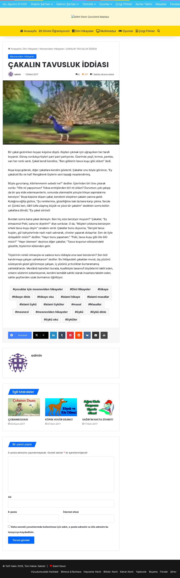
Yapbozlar (141, 571)
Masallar (161, 4)
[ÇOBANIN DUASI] (24, 407)
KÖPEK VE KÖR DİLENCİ (59, 419)
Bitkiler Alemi (111, 571)
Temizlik (87, 4)
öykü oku (52, 319)
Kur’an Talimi (144, 4)
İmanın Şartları (40, 4)
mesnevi (23, 312)
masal (77, 304)
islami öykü (29, 304)
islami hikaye (71, 296)
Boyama (153, 571)
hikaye (103, 289)
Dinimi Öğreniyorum (56, 31)
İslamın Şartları (66, 4)
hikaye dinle (22, 296)
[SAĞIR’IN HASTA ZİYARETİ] (98, 407)
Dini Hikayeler (84, 31)
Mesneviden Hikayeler (52, 48)
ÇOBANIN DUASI (18, 419)
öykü (80, 312)
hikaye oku (46, 296)
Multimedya (108, 31)
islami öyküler (54, 304)
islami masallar (99, 296)
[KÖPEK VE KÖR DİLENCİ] (61, 407)
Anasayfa (30, 31)
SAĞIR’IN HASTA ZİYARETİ (97, 419)
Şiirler (173, 571)
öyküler (72, 319)
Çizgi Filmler (124, 4)
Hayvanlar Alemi (92, 571)
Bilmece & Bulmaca (71, 571)
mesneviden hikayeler (52, 312)
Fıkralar (164, 571)
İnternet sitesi (71, 511)
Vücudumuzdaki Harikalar (45, 571)
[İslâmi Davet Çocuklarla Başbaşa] (90, 17)
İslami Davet (59, 566)
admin (17, 74)
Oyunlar (104, 4)
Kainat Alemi (126, 571)
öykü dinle (99, 312)
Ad (9, 497)
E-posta (12, 511)
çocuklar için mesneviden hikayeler (39, 289)
